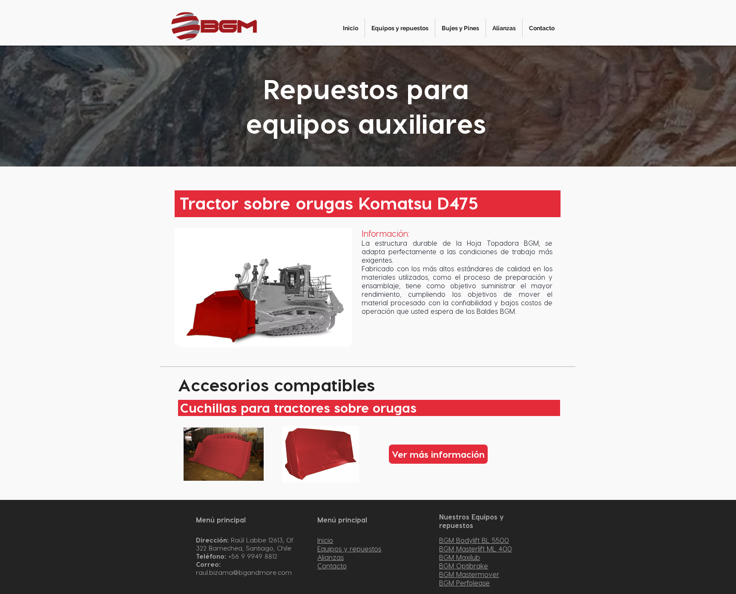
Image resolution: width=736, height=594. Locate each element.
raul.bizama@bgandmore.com (244, 572)
